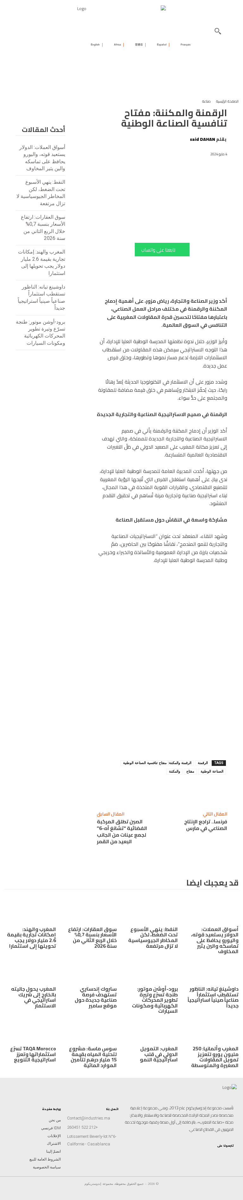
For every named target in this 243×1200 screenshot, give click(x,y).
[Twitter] (205, 1155)
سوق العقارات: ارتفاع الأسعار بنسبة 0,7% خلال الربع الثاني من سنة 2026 (92, 937)
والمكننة (174, 771)
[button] (217, 31)
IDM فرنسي (51, 1128)
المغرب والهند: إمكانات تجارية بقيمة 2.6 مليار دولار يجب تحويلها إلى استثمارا (31, 937)
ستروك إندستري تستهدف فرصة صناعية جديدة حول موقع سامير (96, 997)
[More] (96, 789)
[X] (140, 789)
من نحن (55, 1120)
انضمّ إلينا (53, 1151)
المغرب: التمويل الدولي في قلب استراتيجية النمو (159, 1054)
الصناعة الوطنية (212, 771)
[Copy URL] (184, 789)
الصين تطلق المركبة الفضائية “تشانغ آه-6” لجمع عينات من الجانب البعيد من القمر (122, 831)
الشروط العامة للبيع (45, 1159)
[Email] (111, 789)
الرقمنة (203, 763)
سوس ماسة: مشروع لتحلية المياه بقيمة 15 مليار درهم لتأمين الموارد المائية (93, 1057)
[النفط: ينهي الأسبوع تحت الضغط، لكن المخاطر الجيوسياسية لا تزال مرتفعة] (152, 910)
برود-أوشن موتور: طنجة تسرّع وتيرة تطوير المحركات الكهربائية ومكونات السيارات (155, 1000)
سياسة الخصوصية (47, 1167)
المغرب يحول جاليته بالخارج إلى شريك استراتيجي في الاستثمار (33, 997)
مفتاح (190, 771)
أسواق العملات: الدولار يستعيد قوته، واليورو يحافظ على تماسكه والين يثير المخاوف (215, 940)
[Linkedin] (170, 789)
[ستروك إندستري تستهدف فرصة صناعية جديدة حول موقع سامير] (91, 970)
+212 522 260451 (82, 1127)
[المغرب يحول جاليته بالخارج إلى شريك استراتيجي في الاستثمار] (30, 970)
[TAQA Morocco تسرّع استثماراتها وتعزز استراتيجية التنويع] (30, 1030)
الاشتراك (54, 1143)
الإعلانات (54, 1136)
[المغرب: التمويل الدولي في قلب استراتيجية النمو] (152, 1030)
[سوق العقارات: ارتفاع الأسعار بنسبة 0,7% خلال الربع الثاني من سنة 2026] (91, 910)
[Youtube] (212, 1155)
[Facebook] (126, 789)
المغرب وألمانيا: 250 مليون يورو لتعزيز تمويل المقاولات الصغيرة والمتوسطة (215, 1057)
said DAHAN (202, 139)
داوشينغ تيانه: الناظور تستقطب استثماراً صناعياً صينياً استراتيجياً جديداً (213, 997)
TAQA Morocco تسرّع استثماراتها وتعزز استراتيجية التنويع (33, 1054)
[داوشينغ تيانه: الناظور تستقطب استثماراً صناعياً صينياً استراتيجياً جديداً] (213, 970)
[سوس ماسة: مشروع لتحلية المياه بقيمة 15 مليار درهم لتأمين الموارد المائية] (91, 1030)
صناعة (206, 101)
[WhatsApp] (155, 789)
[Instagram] (230, 1155)
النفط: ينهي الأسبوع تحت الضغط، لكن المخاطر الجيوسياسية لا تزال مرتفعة (153, 937)
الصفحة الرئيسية (227, 101)
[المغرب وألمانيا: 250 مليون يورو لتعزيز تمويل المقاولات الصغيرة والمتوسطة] (213, 1030)
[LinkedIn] (218, 1155)
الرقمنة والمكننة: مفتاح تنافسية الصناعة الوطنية (157, 763)
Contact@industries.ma (88, 1118)
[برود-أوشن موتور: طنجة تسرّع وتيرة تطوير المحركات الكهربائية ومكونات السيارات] (152, 970)
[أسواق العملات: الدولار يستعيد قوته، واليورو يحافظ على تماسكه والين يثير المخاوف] (213, 910)
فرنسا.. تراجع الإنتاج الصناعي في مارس (205, 825)
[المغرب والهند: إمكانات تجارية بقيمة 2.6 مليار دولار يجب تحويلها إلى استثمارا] (30, 910)
